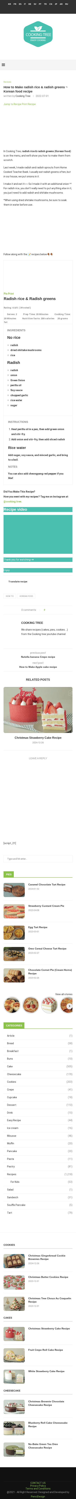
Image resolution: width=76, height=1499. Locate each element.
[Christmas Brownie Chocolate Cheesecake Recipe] (14, 1407)
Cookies (39, 1081)
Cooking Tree (23, 96)
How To (10, 596)
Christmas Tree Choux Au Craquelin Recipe (49, 1300)
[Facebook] (31, 9)
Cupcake (39, 1097)
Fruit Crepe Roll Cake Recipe (45, 1349)
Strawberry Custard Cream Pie (46, 905)
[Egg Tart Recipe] (14, 933)
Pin (5, 293)
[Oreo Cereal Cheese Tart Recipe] (14, 954)
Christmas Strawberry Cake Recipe (38, 737)
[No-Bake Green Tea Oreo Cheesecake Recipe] (14, 1450)
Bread (39, 1043)
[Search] (72, 65)
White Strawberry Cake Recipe (46, 1371)
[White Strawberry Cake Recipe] (14, 1377)
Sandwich (39, 1197)
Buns (39, 1058)
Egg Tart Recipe (37, 927)
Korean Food (26, 596)
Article (39, 1035)
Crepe (39, 1089)
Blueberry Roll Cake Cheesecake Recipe (48, 1424)
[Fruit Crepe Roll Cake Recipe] (14, 1355)
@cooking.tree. (13, 501)
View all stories (63, 994)
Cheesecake (39, 1074)
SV (35, 4)
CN (50, 4)
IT (25, 4)
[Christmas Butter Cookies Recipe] (14, 1282)
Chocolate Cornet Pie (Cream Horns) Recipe (50, 972)
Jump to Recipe (12, 104)
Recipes (39, 1174)
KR (9, 4)
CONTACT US (38, 1483)
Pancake (39, 1151)
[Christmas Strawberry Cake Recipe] (38, 710)
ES (20, 4)
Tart (39, 1212)
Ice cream (39, 1128)
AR (61, 4)
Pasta (39, 1159)
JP (56, 4)
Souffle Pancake (39, 1205)
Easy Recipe (39, 1120)
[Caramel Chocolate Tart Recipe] (14, 890)
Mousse (39, 1135)
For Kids (41, 1181)
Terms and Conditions (38, 1488)
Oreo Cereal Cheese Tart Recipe (47, 948)
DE (29, 4)
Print (11, 293)
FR (15, 4)
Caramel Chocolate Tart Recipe (46, 884)
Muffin (39, 1143)
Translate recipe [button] (17, 581)
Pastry (39, 1166)
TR (45, 4)
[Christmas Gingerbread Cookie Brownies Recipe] (14, 1261)
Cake (39, 1066)
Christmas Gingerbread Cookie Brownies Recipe (46, 1257)
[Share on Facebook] (49, 609)
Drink (39, 1112)
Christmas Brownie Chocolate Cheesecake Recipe (46, 1403)
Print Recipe (29, 104)
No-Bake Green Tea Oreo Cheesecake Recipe (43, 1446)
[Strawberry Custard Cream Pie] (14, 911)
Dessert (39, 1105)
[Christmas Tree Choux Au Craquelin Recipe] (14, 1304)
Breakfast (39, 1051)
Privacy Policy (38, 1485)
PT (40, 4)
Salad (39, 1189)
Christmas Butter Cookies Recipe (48, 1277)
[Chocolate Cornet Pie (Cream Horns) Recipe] (14, 975)
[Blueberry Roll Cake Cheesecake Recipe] (14, 1428)
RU (66, 4)
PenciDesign (38, 1496)
